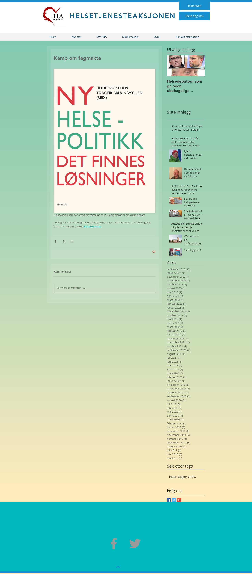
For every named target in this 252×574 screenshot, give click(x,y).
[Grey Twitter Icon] (135, 543)
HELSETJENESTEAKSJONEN (123, 16)
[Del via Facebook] (55, 241)
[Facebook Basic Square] (169, 500)
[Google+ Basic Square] (179, 500)
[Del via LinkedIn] (72, 241)
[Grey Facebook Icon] (113, 543)
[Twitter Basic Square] (174, 500)
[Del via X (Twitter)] (63, 241)
